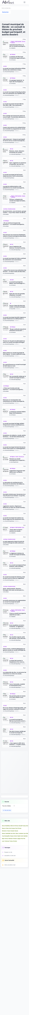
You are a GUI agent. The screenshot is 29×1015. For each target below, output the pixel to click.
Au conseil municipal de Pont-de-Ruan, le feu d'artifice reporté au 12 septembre (17, 566)
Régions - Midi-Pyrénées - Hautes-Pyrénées (18, 196)
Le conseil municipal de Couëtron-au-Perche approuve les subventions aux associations (13, 519)
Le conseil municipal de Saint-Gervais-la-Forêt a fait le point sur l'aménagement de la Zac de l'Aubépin (14, 448)
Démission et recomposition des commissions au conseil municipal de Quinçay (13, 401)
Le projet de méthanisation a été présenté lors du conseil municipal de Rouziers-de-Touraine (13, 188)
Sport (12, 279)
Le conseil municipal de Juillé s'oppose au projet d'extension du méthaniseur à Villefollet (14, 319)
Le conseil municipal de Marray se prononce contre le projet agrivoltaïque (17, 721)
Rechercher (5, 12)
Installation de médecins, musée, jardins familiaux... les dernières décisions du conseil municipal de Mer (14, 436)
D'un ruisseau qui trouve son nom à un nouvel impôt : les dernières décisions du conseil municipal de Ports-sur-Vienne (14, 117)
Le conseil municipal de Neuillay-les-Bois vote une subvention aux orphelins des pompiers (14, 93)
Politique (13, 54)
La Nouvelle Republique (9, 71)
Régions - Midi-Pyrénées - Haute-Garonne (18, 611)
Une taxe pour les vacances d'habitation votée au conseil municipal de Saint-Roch (14, 235)
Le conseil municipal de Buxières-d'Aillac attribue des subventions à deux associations (14, 70)
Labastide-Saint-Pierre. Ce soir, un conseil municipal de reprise (17, 46)
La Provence (13, 59)
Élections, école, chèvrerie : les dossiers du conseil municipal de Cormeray (16, 152)
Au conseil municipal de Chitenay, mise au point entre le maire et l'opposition (14, 577)
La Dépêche (12, 48)
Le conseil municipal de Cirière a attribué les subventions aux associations (14, 259)
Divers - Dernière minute (10, 209)
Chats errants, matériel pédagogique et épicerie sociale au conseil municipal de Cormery (14, 650)
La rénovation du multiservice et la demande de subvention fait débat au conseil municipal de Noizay (13, 484)
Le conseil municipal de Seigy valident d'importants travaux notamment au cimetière (13, 425)
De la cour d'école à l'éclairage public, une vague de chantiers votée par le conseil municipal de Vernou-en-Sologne (14, 709)
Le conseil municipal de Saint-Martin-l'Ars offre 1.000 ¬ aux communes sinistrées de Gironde (13, 105)
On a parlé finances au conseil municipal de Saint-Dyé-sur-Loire (14, 365)
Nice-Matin (6, 214)
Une (6, 66)
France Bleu (12, 308)
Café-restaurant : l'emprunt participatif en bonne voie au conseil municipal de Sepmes (14, 140)
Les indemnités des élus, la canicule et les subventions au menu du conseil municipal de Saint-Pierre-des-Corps (14, 674)
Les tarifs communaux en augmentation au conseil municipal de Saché (14, 601)
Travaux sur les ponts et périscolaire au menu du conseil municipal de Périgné (14, 341)
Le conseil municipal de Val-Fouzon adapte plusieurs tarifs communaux (13, 175)
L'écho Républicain (14, 462)
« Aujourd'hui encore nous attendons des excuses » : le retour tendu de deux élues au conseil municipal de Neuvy (14, 271)
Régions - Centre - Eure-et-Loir (17, 456)
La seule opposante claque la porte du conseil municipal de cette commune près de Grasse (13, 543)
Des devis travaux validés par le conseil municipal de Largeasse (17, 733)
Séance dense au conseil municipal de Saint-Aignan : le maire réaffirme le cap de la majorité (14, 354)
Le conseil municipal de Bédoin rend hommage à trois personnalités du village (17, 283)
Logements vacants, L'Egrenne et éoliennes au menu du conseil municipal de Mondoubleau (14, 507)
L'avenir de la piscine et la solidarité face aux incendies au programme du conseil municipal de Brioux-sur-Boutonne (14, 129)
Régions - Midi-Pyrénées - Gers (17, 527)
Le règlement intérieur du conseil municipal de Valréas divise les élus (17, 554)
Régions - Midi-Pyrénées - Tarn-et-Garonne (18, 42)
